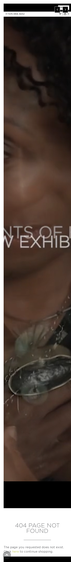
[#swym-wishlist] (61, 14)
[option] (37, 242)
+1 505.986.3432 (15, 14)
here (15, 551)
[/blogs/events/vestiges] (37, 242)
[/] (20, 7)
